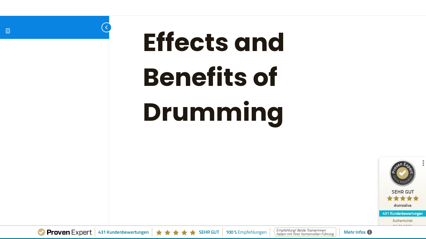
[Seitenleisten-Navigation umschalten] (99, 27)
